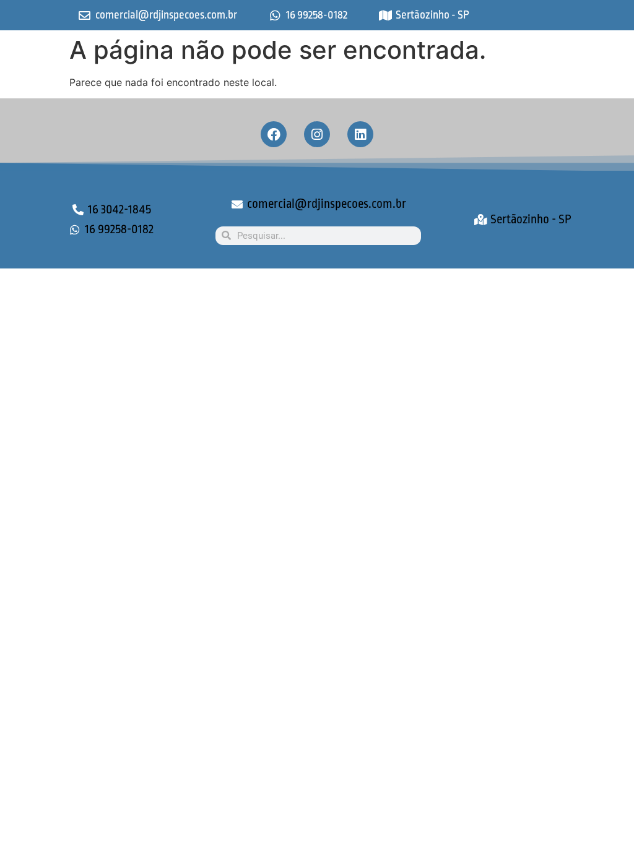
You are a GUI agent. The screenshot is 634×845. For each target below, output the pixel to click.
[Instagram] (317, 134)
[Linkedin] (360, 134)
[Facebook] (274, 134)
